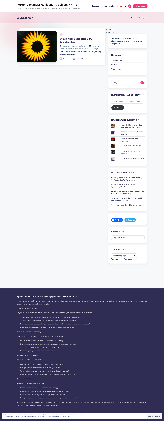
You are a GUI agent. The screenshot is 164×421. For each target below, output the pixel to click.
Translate (128, 259)
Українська (112, 29)
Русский (111, 32)
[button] (140, 6)
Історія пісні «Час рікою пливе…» (132, 158)
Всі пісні (114, 65)
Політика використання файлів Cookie (59, 416)
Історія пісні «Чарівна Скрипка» (131, 145)
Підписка (117, 108)
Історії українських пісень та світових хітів (47, 4)
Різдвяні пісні (116, 69)
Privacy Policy (116, 60)
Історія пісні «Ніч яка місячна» (130, 205)
